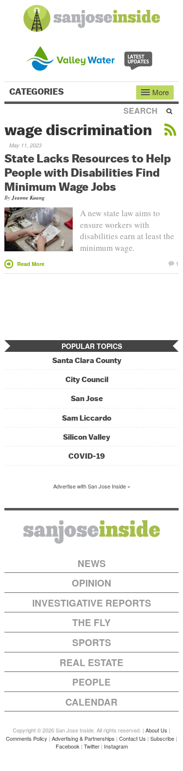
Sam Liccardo (86, 418)
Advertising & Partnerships (83, 738)
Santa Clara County (87, 360)
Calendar (91, 702)
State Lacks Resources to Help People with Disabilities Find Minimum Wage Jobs (87, 172)
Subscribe (162, 738)
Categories (37, 91)
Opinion (91, 582)
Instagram (116, 746)
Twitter (92, 746)
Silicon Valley (86, 437)
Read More (30, 263)
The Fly (91, 622)
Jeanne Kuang (28, 198)
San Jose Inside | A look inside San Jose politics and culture (91, 532)
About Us (156, 730)
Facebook (68, 746)
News (92, 563)
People (91, 682)
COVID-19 (86, 456)
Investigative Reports (91, 602)
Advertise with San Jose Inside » (91, 486)
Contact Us (132, 738)
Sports (91, 642)
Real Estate (91, 662)
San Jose (87, 398)
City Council (86, 379)
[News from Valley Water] (91, 57)
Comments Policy (26, 738)
